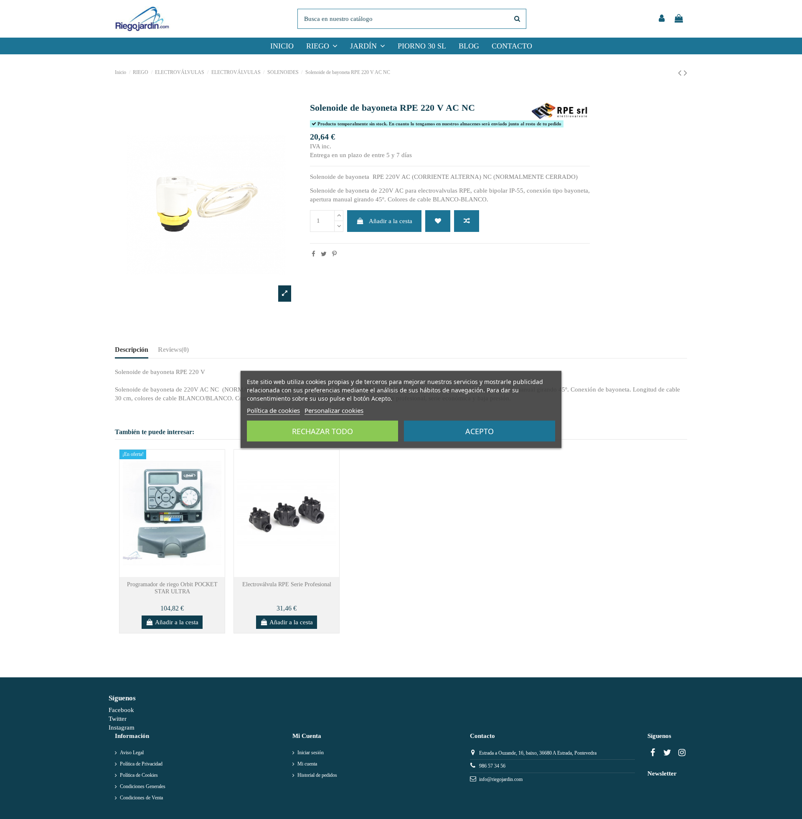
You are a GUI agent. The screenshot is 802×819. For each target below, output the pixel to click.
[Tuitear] (324, 254)
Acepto (479, 431)
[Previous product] (681, 73)
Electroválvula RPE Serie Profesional (286, 584)
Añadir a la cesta (390, 221)
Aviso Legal (132, 752)
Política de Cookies (139, 775)
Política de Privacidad (141, 764)
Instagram (122, 727)
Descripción (131, 349)
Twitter (118, 718)
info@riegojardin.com (501, 779)
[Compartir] (313, 254)
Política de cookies (273, 410)
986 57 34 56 (492, 766)
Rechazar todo (322, 431)
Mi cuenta (307, 764)
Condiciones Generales (142, 786)
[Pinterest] (334, 254)
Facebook (121, 710)
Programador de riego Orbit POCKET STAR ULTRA (172, 588)
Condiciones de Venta (141, 798)
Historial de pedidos (317, 775)
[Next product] (685, 73)
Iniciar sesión (310, 752)
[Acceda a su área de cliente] (661, 19)
